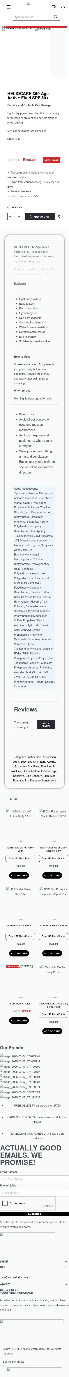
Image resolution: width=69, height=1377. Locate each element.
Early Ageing (47, 761)
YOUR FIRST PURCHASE (16, 1291)
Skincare (18, 780)
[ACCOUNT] (63, 6)
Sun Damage (32, 780)
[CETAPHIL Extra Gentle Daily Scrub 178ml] (53, 978)
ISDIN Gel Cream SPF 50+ (20, 925)
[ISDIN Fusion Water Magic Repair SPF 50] (53, 823)
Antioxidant (34, 757)
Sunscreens (49, 780)
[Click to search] (56, 16)
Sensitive (18, 776)
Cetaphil (53, 997)
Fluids (26, 771)
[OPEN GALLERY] (26, 52)
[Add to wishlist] (60, 216)
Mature (35, 771)
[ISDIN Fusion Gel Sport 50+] (53, 901)
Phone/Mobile (8, 1185)
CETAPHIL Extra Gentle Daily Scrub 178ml (53, 1005)
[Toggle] (20, 283)
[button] (19, 875)
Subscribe (34, 1214)
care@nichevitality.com (14, 1277)
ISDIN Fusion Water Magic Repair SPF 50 (53, 849)
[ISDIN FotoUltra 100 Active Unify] (20, 823)
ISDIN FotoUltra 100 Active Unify (20, 849)
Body (23, 761)
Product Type (49, 771)
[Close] (58, 17)
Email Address (9, 1172)
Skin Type (49, 776)
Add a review (46, 725)
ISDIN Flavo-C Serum (20, 1003)
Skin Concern (34, 776)
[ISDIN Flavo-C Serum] (20, 978)
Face (36, 766)
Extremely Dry (23, 766)
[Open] (8, 7)
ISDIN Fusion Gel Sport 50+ (53, 925)
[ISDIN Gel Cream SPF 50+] (20, 901)
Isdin (20, 842)
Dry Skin (33, 761)
